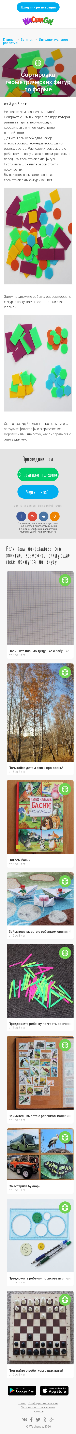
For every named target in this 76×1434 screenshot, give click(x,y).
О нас (22, 1403)
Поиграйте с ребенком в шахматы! (36, 1370)
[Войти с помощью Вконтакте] (43, 516)
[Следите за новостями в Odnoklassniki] (45, 1419)
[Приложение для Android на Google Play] (22, 1390)
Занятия (27, 40)
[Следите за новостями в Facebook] (31, 1419)
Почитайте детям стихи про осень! (36, 768)
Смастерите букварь (25, 1186)
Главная (9, 40)
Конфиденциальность (43, 1403)
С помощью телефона (38, 474)
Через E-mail (38, 491)
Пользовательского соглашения (37, 526)
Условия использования (38, 1407)
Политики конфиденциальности (37, 529)
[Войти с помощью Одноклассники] (55, 516)
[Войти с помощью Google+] (32, 516)
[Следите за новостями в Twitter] (38, 1419)
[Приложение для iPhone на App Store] (54, 1390)
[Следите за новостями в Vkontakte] (25, 1419)
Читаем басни (19, 860)
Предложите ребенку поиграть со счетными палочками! (40, 1024)
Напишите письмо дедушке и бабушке (39, 651)
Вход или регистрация (38, 7)
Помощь (38, 1411)
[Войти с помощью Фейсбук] (21, 516)
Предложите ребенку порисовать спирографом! (40, 1278)
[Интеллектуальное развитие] (38, 63)
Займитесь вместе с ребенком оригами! (40, 931)
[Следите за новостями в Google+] (51, 1419)
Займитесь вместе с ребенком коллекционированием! (40, 1116)
